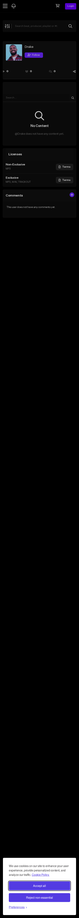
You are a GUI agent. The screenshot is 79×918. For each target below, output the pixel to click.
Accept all (39, 886)
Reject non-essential (39, 897)
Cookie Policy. (40, 875)
